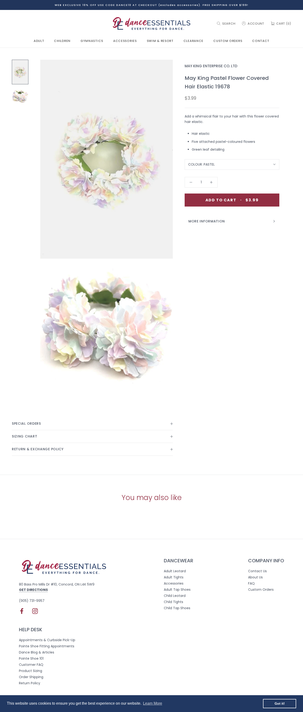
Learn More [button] (152, 703)
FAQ (251, 583)
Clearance (193, 41)
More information (206, 221)
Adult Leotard (175, 571)
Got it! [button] (280, 703)
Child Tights (173, 602)
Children (62, 41)
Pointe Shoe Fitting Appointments (46, 646)
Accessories (125, 41)
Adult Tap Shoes (177, 589)
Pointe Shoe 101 (31, 658)
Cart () (283, 23)
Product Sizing (30, 670)
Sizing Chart (24, 436)
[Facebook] (22, 611)
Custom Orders (227, 41)
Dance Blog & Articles (36, 652)
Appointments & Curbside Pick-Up (47, 640)
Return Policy (29, 683)
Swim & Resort (160, 41)
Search (228, 23)
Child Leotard (175, 595)
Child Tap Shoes (177, 608)
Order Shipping (31, 677)
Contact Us (257, 571)
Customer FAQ (31, 664)
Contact (260, 41)
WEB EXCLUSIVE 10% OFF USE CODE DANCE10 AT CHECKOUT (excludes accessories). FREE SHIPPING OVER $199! (151, 5)
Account (256, 23)
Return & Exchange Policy (38, 449)
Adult (39, 41)
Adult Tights (173, 577)
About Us (255, 577)
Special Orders (26, 423)
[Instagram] (35, 611)
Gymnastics (91, 41)
